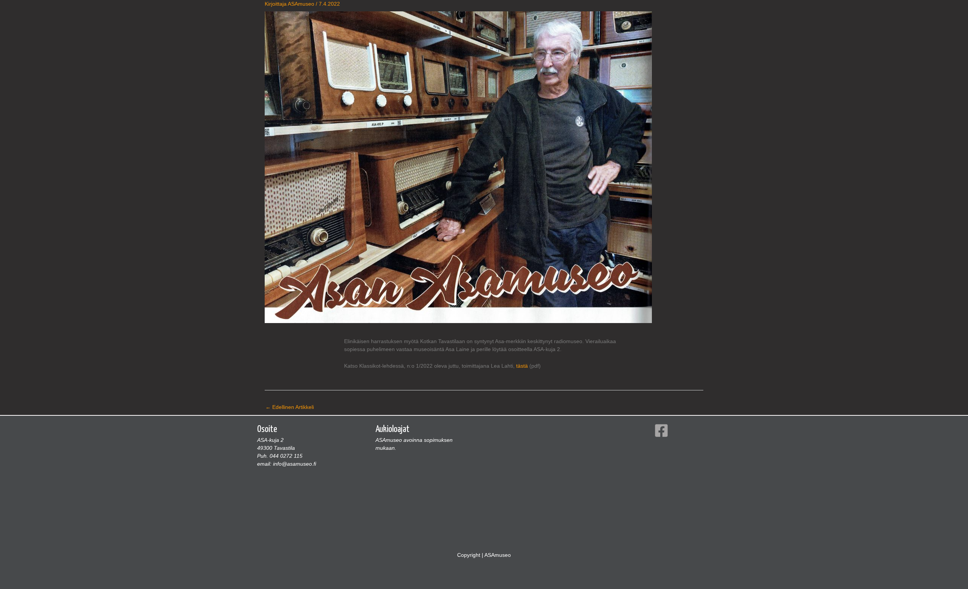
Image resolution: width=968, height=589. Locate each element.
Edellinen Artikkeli (289, 407)
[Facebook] (661, 430)
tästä (522, 366)
